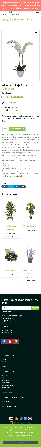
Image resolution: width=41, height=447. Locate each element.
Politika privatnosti (7, 385)
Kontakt (3, 361)
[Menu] (37, 12)
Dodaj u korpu (17, 97)
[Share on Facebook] (4, 186)
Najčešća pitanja (6, 383)
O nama (3, 359)
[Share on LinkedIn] (17, 186)
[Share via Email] (23, 186)
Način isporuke (6, 378)
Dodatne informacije (17, 129)
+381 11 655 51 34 (6, 330)
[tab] (5, 129)
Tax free (3, 404)
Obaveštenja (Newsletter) (9, 406)
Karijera (3, 364)
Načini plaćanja (5, 380)
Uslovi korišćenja (6, 392)
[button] (36, 33)
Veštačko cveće (15, 110)
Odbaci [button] (35, 8)
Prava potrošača (6, 387)
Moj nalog (4, 366)
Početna (4, 19)
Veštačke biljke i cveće (16, 19)
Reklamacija (5, 390)
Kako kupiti (4, 375)
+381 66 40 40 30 (6, 332)
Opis (5, 129)
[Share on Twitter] (11, 186)
